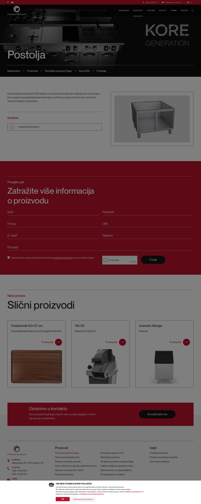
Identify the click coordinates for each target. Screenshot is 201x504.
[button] (83, 499)
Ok (62, 499)
